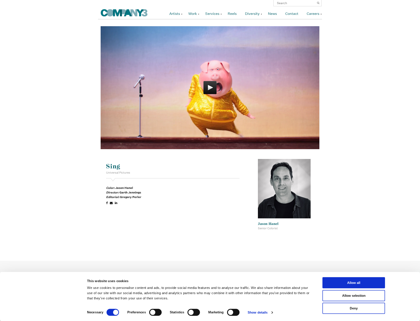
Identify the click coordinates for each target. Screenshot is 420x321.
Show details (258, 312)
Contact (291, 14)
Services (212, 14)
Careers (313, 14)
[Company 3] (124, 12)
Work (192, 14)
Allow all (353, 283)
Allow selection (354, 295)
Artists (174, 14)
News (272, 14)
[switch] (155, 312)
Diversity (252, 14)
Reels (232, 14)
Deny (354, 308)
